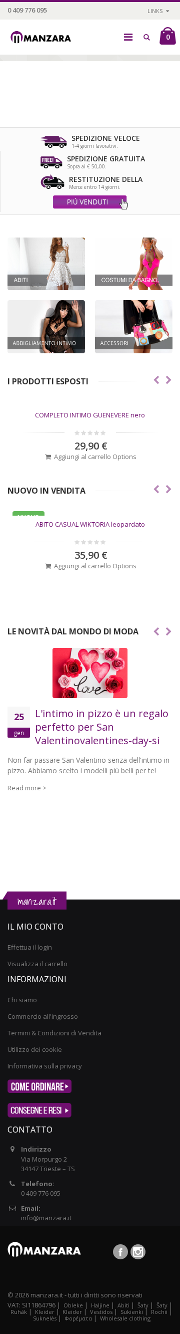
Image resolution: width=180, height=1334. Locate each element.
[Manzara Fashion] (43, 31)
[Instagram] (138, 1251)
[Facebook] (120, 1251)
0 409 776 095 (27, 10)
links (155, 11)
